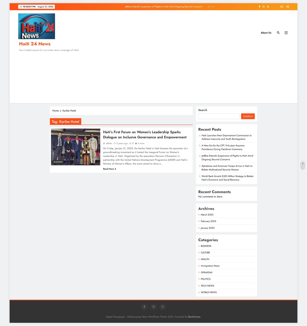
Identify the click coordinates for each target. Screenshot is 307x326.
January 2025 (207, 228)
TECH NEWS (207, 286)
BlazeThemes (194, 316)
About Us (266, 33)
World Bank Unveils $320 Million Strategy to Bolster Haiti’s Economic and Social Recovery (228, 177)
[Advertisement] (153, 76)
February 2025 (208, 221)
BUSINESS (58, 162)
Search (202, 110)
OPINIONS (206, 272)
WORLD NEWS (209, 292)
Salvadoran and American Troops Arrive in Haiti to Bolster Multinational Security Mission (227, 167)
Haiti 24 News (34, 43)
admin (109, 143)
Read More (108, 168)
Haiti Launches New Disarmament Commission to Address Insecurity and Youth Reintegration (227, 137)
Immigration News (210, 266)
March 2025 (207, 214)
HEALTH (205, 259)
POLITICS (205, 279)
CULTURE (205, 252)
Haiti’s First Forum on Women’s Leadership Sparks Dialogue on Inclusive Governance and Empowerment (144, 134)
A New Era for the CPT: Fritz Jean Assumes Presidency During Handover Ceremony (223, 147)
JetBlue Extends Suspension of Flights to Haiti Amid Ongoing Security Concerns (163, 6)
